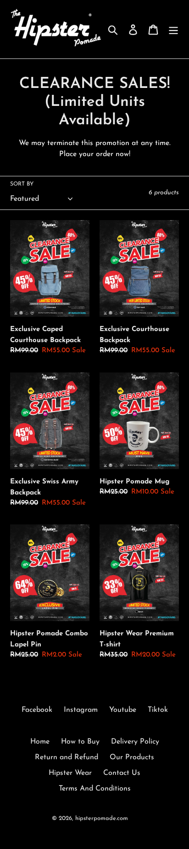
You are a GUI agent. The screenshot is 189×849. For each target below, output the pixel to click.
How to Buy (80, 741)
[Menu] (173, 29)
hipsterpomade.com (101, 818)
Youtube (122, 710)
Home (40, 741)
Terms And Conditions (95, 788)
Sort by (21, 184)
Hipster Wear (70, 773)
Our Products (132, 757)
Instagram (81, 710)
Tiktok (158, 710)
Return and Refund (66, 757)
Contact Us (121, 773)
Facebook (37, 710)
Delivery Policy (135, 741)
